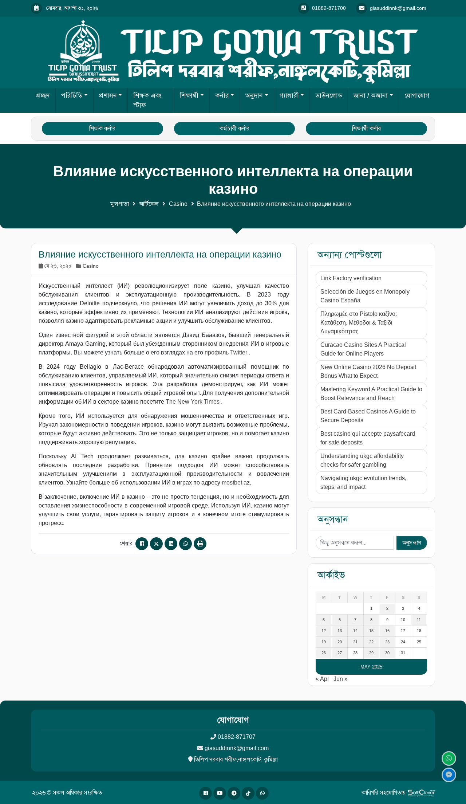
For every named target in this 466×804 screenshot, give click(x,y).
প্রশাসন (108, 95)
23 (387, 642)
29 (371, 653)
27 (339, 653)
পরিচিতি (71, 95)
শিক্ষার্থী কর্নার (366, 128)
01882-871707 (237, 737)
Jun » (340, 679)
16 (387, 630)
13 (339, 630)
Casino (178, 204)
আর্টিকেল (149, 204)
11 (419, 619)
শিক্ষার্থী (189, 95)
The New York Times (193, 402)
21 (355, 642)
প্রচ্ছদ (43, 95)
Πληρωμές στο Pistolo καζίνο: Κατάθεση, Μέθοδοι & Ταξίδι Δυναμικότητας (358, 322)
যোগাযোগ (417, 95)
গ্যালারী (289, 95)
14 (355, 630)
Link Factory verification (351, 278)
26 (323, 653)
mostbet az (236, 482)
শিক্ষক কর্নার (102, 128)
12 (323, 630)
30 (387, 653)
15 (371, 630)
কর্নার (222, 95)
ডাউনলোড (328, 95)
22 (371, 642)
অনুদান (254, 95)
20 (339, 642)
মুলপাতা (119, 204)
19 (323, 642)
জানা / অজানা (371, 95)
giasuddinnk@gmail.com (237, 748)
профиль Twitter (227, 352)
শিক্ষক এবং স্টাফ (147, 100)
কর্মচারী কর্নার (234, 128)
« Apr (322, 679)
